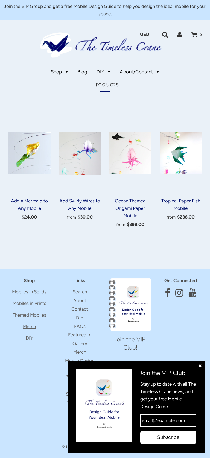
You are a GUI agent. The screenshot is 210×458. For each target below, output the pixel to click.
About (79, 300)
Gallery (79, 343)
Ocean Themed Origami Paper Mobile (130, 208)
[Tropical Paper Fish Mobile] (181, 153)
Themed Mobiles (29, 315)
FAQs (80, 326)
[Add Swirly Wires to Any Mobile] (80, 153)
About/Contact (137, 72)
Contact (79, 309)
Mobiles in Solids (29, 291)
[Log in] (179, 34)
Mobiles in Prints (29, 303)
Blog (82, 72)
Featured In (79, 334)
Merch (29, 326)
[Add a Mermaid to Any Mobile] (29, 153)
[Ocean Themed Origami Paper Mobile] (130, 153)
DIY (101, 72)
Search (80, 291)
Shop (57, 72)
